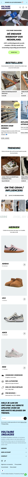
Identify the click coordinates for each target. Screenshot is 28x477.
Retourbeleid (13, 467)
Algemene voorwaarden (7, 464)
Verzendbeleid (4, 467)
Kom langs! (5, 138)
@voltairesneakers (16, 195)
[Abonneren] (25, 418)
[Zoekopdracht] (20, 7)
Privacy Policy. (5, 423)
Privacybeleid (18, 464)
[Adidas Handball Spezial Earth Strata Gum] (10, 80)
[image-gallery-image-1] (7, 206)
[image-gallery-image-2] (19, 206)
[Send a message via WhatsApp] (25, 474)
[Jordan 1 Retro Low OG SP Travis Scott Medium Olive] (10, 166)
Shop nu (14, 52)
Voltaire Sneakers (9, 473)
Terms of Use (23, 422)
